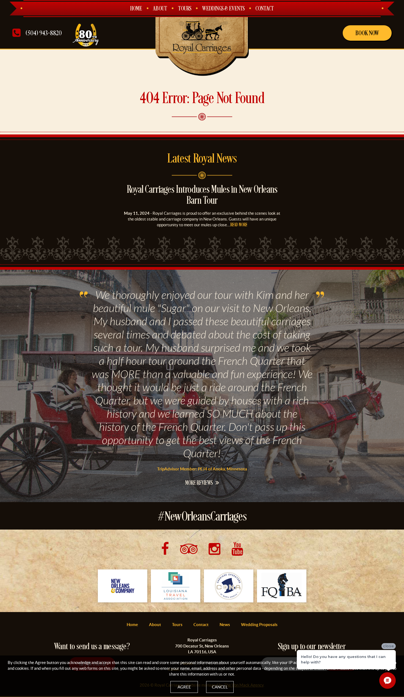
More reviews (199, 483)
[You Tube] (237, 549)
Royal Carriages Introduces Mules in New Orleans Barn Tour (202, 195)
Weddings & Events (223, 8)
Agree (184, 687)
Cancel (220, 687)
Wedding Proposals (259, 624)
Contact (265, 8)
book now (367, 33)
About (160, 8)
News (225, 624)
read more (238, 225)
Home (136, 8)
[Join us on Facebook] (165, 549)
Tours (184, 8)
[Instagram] (214, 549)
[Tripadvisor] (189, 549)
